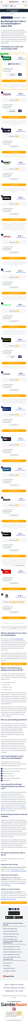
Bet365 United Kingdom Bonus (10, 928)
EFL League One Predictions (9, 970)
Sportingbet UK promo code (20, 470)
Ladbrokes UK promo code (20, 237)
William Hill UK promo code (20, 131)
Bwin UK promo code (21, 500)
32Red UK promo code (21, 572)
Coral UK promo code (21, 374)
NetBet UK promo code (21, 439)
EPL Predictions (6, 965)
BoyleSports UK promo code (20, 409)
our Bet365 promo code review (19, 871)
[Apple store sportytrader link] (9, 917)
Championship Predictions (9, 968)
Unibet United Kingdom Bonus (10, 936)
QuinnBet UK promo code (20, 535)
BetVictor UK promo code (20, 272)
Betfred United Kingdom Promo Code (11, 949)
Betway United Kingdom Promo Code (11, 957)
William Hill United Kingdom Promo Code (12, 951)
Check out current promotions (15, 663)
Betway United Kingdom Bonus (10, 939)
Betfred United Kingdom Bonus (10, 931)
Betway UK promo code (21, 198)
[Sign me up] (23, 2)
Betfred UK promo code (21, 95)
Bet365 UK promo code (21, 59)
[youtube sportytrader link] (10, 909)
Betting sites (5, 13)
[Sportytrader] (1, 13)
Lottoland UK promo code (20, 306)
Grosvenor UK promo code (20, 597)
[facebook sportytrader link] (13, 909)
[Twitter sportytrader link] (15, 909)
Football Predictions (7, 963)
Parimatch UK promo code (20, 340)
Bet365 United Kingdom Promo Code (11, 946)
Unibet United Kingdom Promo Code (11, 954)
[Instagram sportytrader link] (18, 909)
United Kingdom (5, 17)
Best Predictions (8, 959)
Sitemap (21, 990)
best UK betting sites (18, 638)
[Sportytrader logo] (14, 976)
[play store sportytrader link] (18, 917)
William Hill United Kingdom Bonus (11, 933)
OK (14, 1018)
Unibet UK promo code (21, 163)
